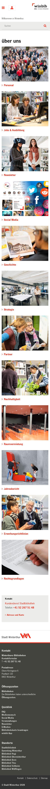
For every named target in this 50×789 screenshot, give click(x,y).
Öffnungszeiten (8, 697)
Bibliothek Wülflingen (11, 769)
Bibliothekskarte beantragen (15, 730)
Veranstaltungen (9, 721)
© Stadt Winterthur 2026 (13, 785)
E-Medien (6, 727)
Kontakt (20, 778)
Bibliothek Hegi (9, 754)
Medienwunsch (9, 715)
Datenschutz (32, 778)
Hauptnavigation (3, 8)
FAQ (3, 712)
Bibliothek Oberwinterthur (14, 757)
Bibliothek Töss (9, 763)
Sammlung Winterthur (12, 751)
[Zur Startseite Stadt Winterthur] (16, 637)
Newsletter (7, 724)
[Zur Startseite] (35, 6)
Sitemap (44, 778)
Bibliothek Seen (9, 760)
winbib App (7, 733)
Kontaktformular (9, 658)
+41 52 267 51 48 (23, 607)
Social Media (8, 718)
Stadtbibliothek (9, 747)
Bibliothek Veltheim (11, 766)
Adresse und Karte (15, 615)
